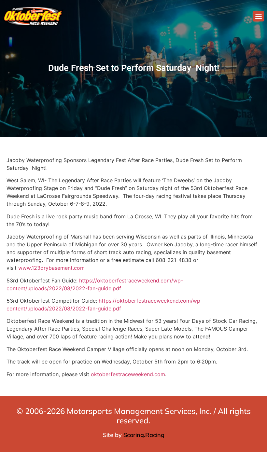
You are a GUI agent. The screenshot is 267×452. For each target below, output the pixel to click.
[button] (258, 16)
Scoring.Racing (143, 435)
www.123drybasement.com (51, 268)
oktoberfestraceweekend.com (128, 374)
